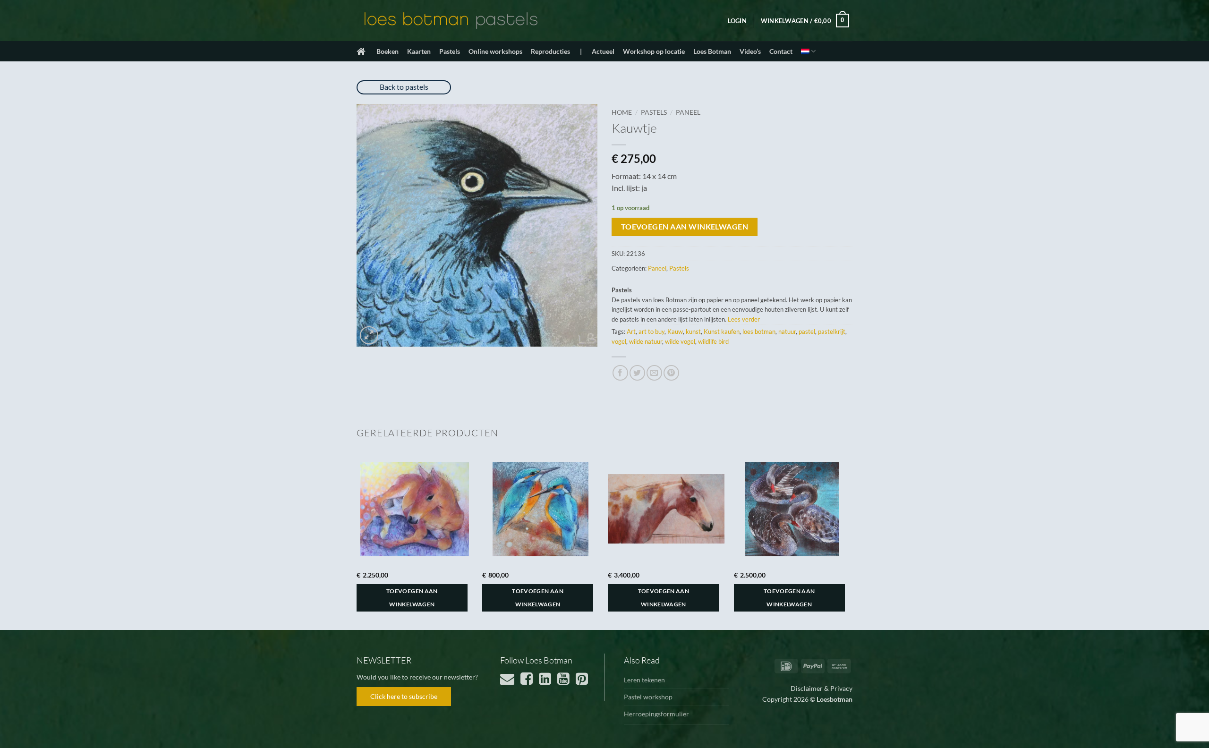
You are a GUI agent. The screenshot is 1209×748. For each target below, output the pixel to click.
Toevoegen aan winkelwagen (685, 226)
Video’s (750, 51)
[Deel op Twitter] (637, 373)
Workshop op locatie (654, 51)
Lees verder (744, 319)
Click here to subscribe (403, 696)
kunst (693, 331)
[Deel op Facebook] (620, 373)
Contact (780, 51)
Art (631, 331)
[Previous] (357, 539)
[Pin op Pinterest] (671, 373)
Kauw (675, 331)
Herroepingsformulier (656, 714)
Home (622, 112)
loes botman (758, 331)
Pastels (449, 51)
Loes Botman (712, 51)
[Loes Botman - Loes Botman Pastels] (451, 21)
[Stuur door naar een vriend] (654, 373)
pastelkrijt (831, 331)
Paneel (688, 112)
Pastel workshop (648, 697)
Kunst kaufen (722, 331)
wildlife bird (713, 341)
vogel (619, 341)
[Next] (850, 539)
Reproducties (550, 51)
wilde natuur (645, 341)
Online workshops (495, 51)
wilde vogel (680, 341)
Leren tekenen (644, 680)
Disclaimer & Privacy (821, 688)
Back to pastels (404, 86)
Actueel (603, 51)
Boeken (387, 51)
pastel (807, 331)
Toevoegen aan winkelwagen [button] (412, 597)
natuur (787, 331)
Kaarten (419, 51)
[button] (737, 20)
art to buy (651, 331)
